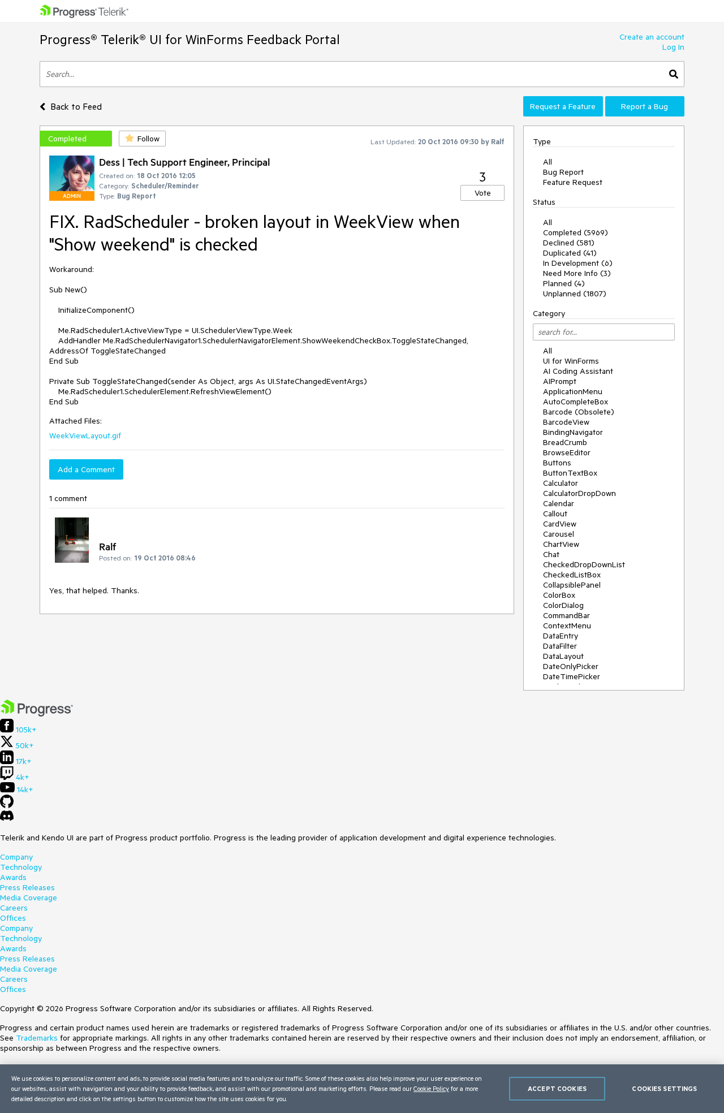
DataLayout (563, 656)
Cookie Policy (431, 1088)
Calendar (558, 503)
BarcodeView (566, 422)
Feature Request (572, 182)
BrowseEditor (567, 452)
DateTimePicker (571, 676)
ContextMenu (567, 625)
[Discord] (7, 818)
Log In (673, 47)
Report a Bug (644, 106)
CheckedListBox (572, 575)
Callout (555, 513)
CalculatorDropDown (579, 493)
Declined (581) (568, 243)
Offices (13, 918)
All (547, 162)
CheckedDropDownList (584, 564)
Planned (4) (564, 283)
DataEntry (560, 636)
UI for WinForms (571, 361)
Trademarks (37, 1038)
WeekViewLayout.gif (85, 435)
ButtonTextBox (570, 473)
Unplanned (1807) (574, 293)
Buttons (557, 463)
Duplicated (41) (570, 253)
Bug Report (563, 172)
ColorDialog (563, 605)
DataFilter (560, 646)
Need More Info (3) (577, 273)
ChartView (561, 544)
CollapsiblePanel (572, 585)
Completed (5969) (575, 232)
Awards (13, 877)
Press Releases (27, 887)
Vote (483, 193)
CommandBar (566, 615)
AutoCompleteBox (575, 401)
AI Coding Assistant (578, 371)
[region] (362, 1088)
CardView (559, 524)
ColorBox (559, 595)
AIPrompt (559, 381)
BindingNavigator (573, 432)
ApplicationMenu (572, 391)
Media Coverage (28, 897)
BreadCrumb (565, 442)
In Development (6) (578, 263)
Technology (21, 867)
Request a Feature (563, 106)
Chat (551, 554)
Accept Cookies (557, 1088)
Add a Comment (86, 469)
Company (16, 857)
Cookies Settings (664, 1088)
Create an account (651, 37)
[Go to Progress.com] (37, 714)
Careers (14, 908)
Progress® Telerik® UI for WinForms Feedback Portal (190, 39)
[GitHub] (7, 805)
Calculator (560, 483)
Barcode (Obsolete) (578, 412)
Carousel (558, 534)
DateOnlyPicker (570, 666)
